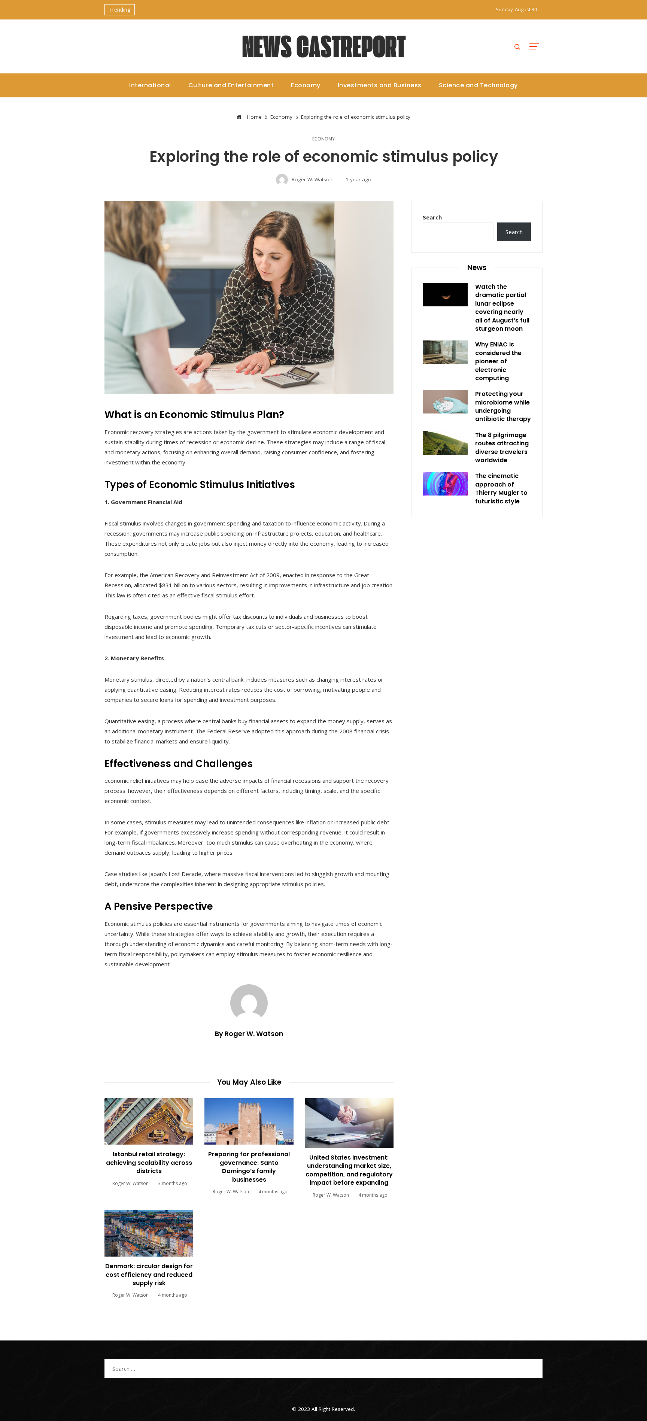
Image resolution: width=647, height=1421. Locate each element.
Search (432, 217)
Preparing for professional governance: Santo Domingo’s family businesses (249, 1167)
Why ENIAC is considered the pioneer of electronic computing (498, 361)
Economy (323, 139)
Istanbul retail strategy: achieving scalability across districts (149, 1162)
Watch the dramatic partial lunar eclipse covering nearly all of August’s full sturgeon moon (502, 307)
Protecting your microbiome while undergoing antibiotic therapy (503, 406)
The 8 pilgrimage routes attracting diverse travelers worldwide (502, 447)
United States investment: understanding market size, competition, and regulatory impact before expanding (349, 1170)
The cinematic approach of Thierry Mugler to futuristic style (501, 488)
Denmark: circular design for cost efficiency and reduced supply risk (149, 1274)
